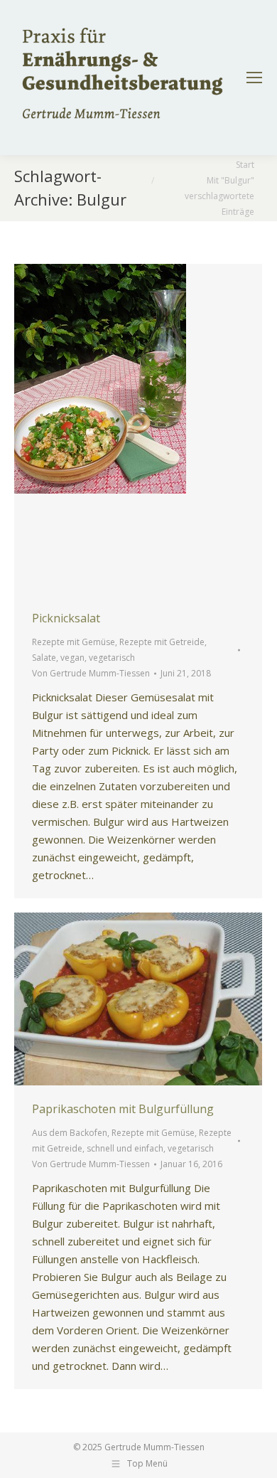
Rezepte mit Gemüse (73, 642)
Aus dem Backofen (69, 1133)
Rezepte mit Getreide (162, 642)
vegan (72, 658)
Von (91, 673)
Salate (44, 658)
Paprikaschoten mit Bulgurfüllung (123, 1109)
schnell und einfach (125, 1148)
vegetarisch (112, 658)
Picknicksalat (66, 618)
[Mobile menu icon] (254, 77)
